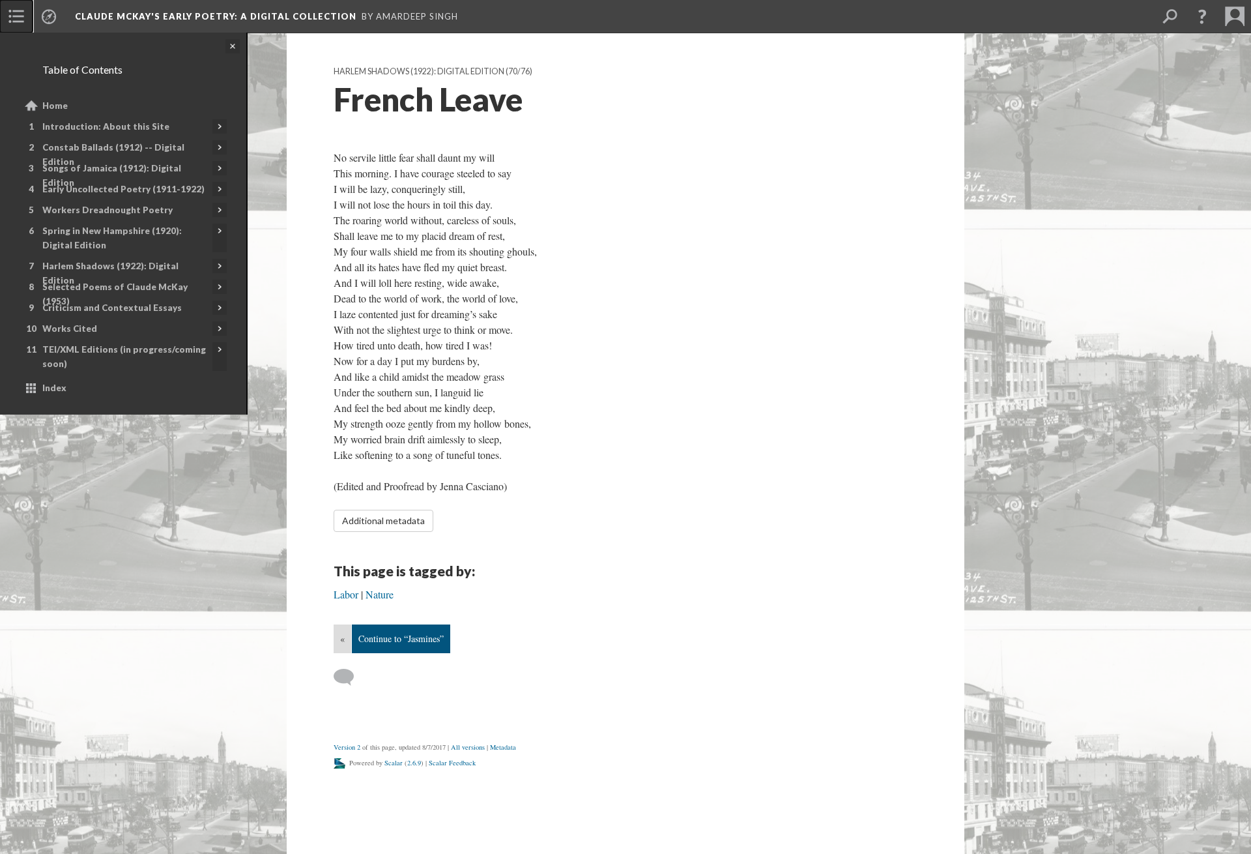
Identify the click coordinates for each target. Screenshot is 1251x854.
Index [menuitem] (54, 388)
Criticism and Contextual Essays (112, 307)
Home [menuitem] (55, 105)
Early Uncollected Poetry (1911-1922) (123, 189)
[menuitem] (16, 16)
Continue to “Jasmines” (401, 638)
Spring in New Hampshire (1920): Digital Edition (112, 238)
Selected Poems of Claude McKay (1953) (115, 294)
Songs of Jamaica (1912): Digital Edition (111, 175)
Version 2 (347, 747)
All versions (468, 747)
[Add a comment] (350, 677)
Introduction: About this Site (105, 126)
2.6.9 (414, 762)
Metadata (503, 747)
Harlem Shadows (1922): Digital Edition (110, 273)
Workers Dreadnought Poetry (107, 210)
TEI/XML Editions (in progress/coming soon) (124, 356)
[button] (1202, 16)
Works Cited (69, 328)
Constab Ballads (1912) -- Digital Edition (113, 154)
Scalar (393, 762)
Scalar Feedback (452, 762)
